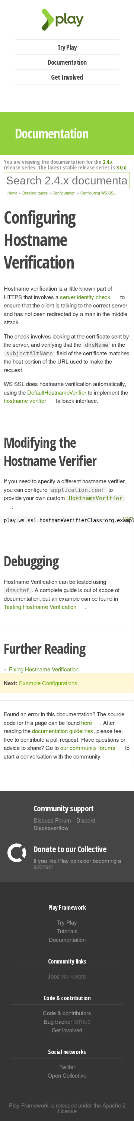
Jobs (67, 976)
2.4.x (108, 161)
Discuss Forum (52, 820)
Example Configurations (48, 683)
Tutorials (67, 931)
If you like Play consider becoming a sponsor (77, 863)
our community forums (87, 747)
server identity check (85, 297)
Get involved (67, 1030)
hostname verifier (25, 400)
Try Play (67, 47)
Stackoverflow (51, 827)
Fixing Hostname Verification (44, 669)
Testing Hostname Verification (40, 606)
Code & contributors (67, 1013)
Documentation (67, 62)
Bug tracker (67, 1021)
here (86, 722)
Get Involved (67, 77)
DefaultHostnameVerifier (56, 392)
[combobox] (67, 180)
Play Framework (67, 19)
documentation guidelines (62, 731)
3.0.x (121, 167)
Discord (85, 820)
